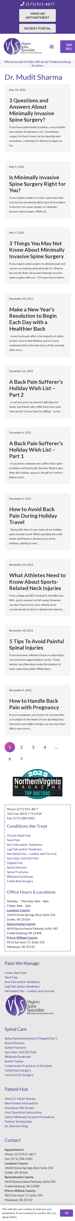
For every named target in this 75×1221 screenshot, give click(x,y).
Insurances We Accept (19, 1108)
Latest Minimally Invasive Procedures (30, 1117)
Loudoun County (18, 910)
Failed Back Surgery (20, 881)
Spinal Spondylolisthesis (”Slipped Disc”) (31, 1038)
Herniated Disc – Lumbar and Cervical (31, 853)
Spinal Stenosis (17, 867)
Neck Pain (13, 840)
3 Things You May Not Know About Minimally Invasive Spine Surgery (37, 249)
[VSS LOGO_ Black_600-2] (23, 46)
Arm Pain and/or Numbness (24, 844)
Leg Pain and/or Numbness (24, 849)
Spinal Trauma (14, 1061)
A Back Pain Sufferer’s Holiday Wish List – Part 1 (36, 449)
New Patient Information (21, 1103)
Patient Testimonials (18, 1121)
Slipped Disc (15, 863)
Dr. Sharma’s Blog (16, 1126)
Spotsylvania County (21, 924)
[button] (51, 47)
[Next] (21, 759)
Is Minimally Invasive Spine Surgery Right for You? (37, 183)
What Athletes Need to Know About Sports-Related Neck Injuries (37, 581)
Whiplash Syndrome (20, 876)
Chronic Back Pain (19, 835)
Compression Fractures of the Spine (28, 1065)
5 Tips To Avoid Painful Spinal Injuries (36, 644)
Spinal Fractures (17, 872)
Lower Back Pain (16, 972)
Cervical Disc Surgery (19, 1075)
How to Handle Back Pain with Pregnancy (34, 703)
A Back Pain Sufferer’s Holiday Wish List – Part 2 (36, 388)
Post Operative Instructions (23, 1112)
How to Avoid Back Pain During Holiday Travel (33, 515)
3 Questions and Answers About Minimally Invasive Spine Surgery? (31, 110)
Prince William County (22, 937)
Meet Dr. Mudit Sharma (20, 1098)
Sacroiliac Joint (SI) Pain (23, 858)
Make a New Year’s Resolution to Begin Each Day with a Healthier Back (33, 319)
